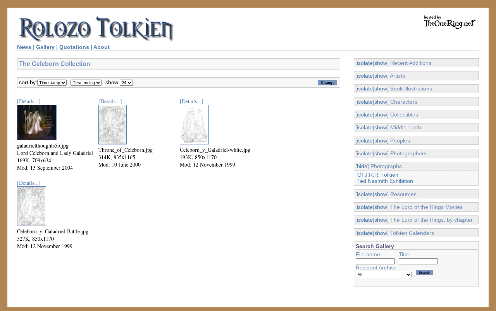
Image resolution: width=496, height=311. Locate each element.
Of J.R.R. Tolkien (377, 175)
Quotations (74, 47)
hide (362, 166)
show (380, 63)
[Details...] (29, 101)
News (24, 47)
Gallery (45, 47)
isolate (365, 63)
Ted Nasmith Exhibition (385, 181)
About (101, 47)
